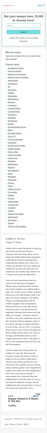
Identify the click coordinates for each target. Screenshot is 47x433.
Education (12, 118)
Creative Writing (14, 108)
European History (15, 133)
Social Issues (13, 205)
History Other (13, 152)
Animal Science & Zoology (18, 77)
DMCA (26, 424)
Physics (11, 183)
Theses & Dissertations (17, 226)
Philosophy (12, 180)
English (11, 124)
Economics (12, 115)
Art (9, 87)
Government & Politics (17, 146)
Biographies (12, 96)
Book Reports (13, 99)
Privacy (12, 424)
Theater (11, 223)
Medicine (11, 167)
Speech (11, 211)
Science (11, 198)
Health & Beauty (14, 149)
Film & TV (12, 136)
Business (11, 102)
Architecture (12, 84)
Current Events (14, 111)
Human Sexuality (14, 155)
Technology (12, 220)
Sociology (12, 208)
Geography (12, 143)
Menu (40, 5)
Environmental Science (17, 127)
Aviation (11, 93)
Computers (12, 105)
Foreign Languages (15, 139)
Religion (11, 195)
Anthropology (13, 80)
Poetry (10, 186)
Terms (19, 424)
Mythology (12, 177)
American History (15, 71)
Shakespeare (13, 201)
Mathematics (13, 164)
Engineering (12, 121)
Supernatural (13, 217)
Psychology (12, 192)
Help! (6, 424)
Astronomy (12, 90)
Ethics (10, 130)
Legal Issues (13, 158)
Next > (36, 396)
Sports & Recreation (16, 214)
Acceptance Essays (16, 68)
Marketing (12, 161)
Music (10, 174)
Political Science (14, 189)
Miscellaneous (13, 170)
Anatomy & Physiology (17, 74)
